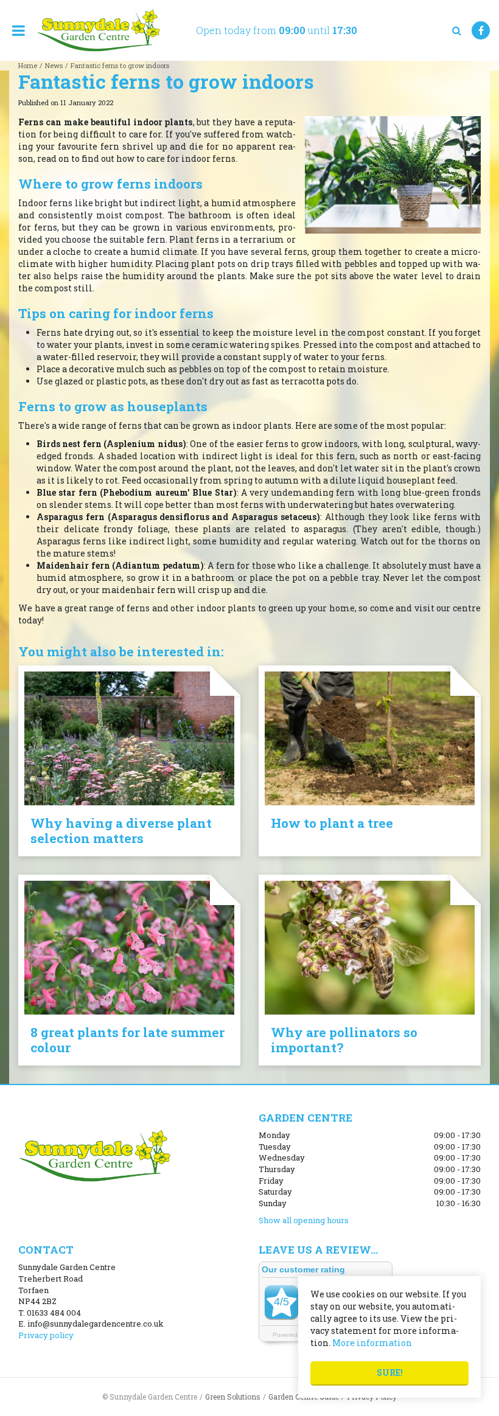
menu (18, 30)
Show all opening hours (304, 1220)
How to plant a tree (332, 822)
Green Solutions (232, 1396)
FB (481, 30)
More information (372, 1342)
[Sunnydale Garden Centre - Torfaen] (98, 30)
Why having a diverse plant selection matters (121, 830)
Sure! (390, 1372)
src (456, 30)
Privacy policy (46, 1335)
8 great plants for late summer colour (127, 1040)
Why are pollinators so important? (344, 1040)
